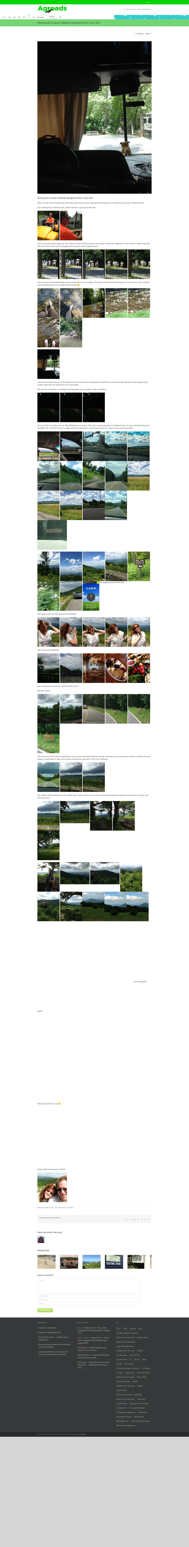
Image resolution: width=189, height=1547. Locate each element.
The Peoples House (124, 1417)
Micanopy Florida (123, 1382)
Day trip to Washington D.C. (50, 1333)
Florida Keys (129, 1365)
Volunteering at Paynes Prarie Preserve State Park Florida (55, 1346)
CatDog (140, 1351)
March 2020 (141, 1378)
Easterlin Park (122, 1360)
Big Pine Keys (142, 1338)
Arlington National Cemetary (127, 1334)
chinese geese (122, 1356)
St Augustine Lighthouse (126, 1413)
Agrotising (83, 1435)
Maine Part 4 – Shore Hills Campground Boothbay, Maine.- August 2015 (94, 1331)
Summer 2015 (61, 1207)
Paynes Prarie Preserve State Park (129, 1395)
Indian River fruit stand (125, 1378)
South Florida (122, 1404)
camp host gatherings (125, 1347)
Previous (140, 33)
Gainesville (130, 1373)
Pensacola (141, 1400)
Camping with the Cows (126, 1351)
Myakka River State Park (126, 1387)
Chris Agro (82, 1348)
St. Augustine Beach (136, 1409)
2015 (56, 1207)
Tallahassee (142, 1413)
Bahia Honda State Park (126, 1338)
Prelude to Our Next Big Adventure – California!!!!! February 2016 (93, 1366)
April (140, 1329)
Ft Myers (120, 1373)
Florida (119, 1365)
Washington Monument (140, 1422)
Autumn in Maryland (47, 1328)
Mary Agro (41, 1207)
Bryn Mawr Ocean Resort (126, 1343)
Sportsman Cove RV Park (139, 1404)
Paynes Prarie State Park (126, 1400)
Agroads (133, 1329)
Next (148, 33)
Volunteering (139, 1417)
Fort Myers (146, 1369)
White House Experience (126, 1426)
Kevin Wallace (83, 1355)
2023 (125, 1329)
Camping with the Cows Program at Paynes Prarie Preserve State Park (53, 1354)
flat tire (137, 1360)
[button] (60, 17)
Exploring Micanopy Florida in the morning (92, 1349)
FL (130, 1360)
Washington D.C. (123, 1422)
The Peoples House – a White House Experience (53, 1339)
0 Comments (70, 1207)
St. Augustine (122, 1409)
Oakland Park (122, 1391)
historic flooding (143, 1373)
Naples (140, 1387)
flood (144, 1360)
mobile (135, 1382)
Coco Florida (134, 1356)
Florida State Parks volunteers (128, 1369)
